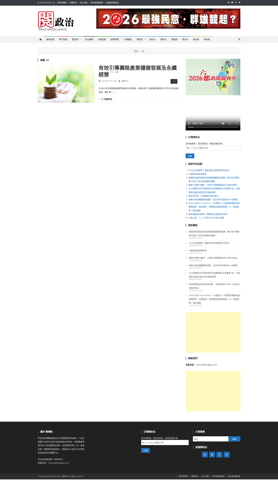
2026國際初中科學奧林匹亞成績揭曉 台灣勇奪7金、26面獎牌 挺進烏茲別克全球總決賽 (214, 274)
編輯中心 (125, 81)
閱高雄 (207, 39)
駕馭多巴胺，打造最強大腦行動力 (204, 195)
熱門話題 (63, 39)
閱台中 (185, 39)
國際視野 (115, 39)
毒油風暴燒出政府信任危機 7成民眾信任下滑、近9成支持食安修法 (214, 286)
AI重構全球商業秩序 (198, 174)
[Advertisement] (213, 332)
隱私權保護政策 (112, 2)
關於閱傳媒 (62, 2)
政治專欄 (89, 39)
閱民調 (75, 39)
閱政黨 (140, 39)
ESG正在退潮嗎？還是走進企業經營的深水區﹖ (210, 170)
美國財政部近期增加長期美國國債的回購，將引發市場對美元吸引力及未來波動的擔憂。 (214, 233)
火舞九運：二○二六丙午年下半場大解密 (206, 217)
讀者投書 (50, 39)
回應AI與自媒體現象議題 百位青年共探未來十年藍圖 (213, 199)
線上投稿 (83, 2)
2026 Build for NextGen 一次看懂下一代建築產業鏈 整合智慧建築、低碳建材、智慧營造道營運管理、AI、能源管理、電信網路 (214, 207)
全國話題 (102, 39)
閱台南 (196, 39)
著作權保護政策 (97, 2)
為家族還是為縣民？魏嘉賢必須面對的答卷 (208, 214)
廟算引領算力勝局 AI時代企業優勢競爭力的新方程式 (213, 184)
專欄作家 (73, 2)
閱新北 (163, 39)
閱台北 (153, 39)
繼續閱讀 (108, 99)
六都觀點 (128, 39)
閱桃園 (174, 39)
